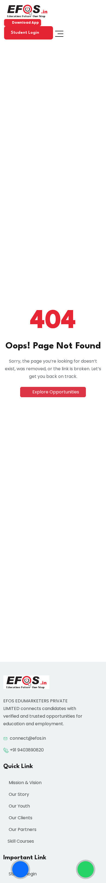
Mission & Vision (25, 782)
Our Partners (22, 829)
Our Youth (19, 806)
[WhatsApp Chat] (85, 869)
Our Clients (20, 818)
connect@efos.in (28, 738)
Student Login (25, 33)
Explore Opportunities (55, 392)
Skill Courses (21, 841)
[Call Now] (20, 869)
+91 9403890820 (27, 750)
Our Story (18, 794)
